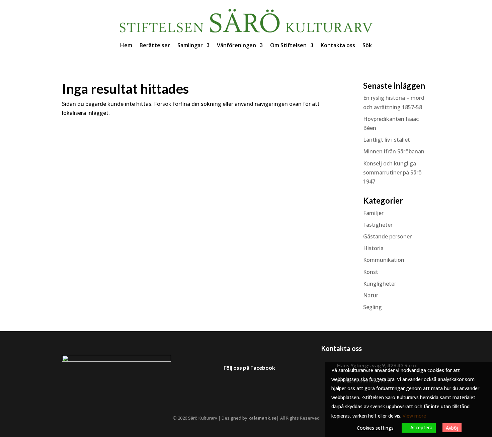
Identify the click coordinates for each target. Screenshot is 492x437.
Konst (370, 272)
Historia (373, 248)
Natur (370, 295)
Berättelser (155, 45)
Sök (367, 45)
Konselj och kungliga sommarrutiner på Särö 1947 (392, 172)
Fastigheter (378, 224)
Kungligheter (379, 283)
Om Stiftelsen (288, 45)
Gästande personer (387, 236)
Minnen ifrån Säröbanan (393, 151)
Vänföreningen (236, 45)
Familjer (373, 213)
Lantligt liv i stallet (386, 139)
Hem (126, 45)
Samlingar (190, 45)
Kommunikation (383, 260)
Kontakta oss (338, 45)
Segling (372, 307)
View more (414, 416)
